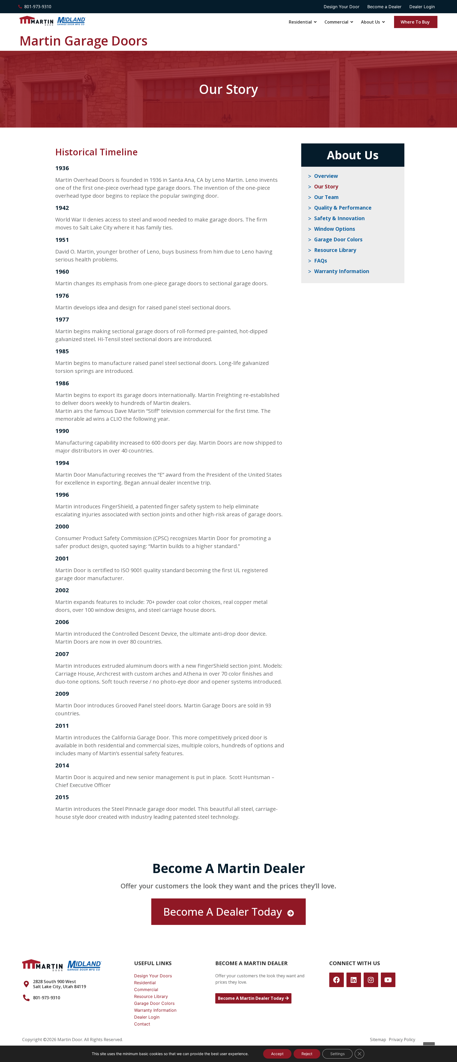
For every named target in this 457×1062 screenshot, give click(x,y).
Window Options (334, 228)
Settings (337, 1053)
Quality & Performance (343, 207)
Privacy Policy (402, 1039)
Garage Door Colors (338, 239)
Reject (306, 1053)
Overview (326, 176)
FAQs (320, 260)
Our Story (326, 186)
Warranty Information (341, 271)
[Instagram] (371, 980)
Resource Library (335, 250)
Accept (277, 1053)
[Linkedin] (353, 980)
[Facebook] (336, 980)
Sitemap (378, 1039)
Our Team (326, 197)
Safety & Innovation (339, 218)
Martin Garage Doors (84, 40)
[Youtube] (388, 980)
